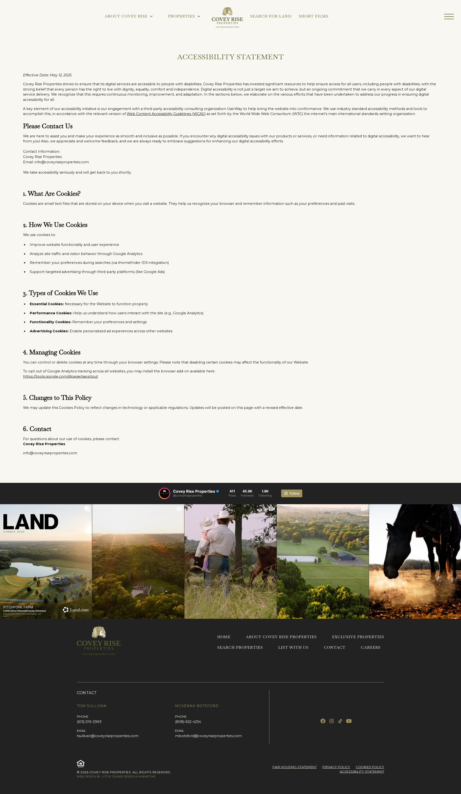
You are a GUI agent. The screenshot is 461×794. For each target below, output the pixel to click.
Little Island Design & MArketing (129, 776)
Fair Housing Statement (295, 767)
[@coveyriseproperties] (164, 493)
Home (223, 636)
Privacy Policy (336, 767)
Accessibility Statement (362, 771)
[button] (449, 17)
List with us (293, 647)
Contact (335, 647)
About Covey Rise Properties (281, 636)
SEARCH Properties (240, 647)
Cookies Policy (370, 767)
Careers (371, 647)
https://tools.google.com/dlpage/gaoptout (60, 376)
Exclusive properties (358, 636)
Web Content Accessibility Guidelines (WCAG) (166, 114)
